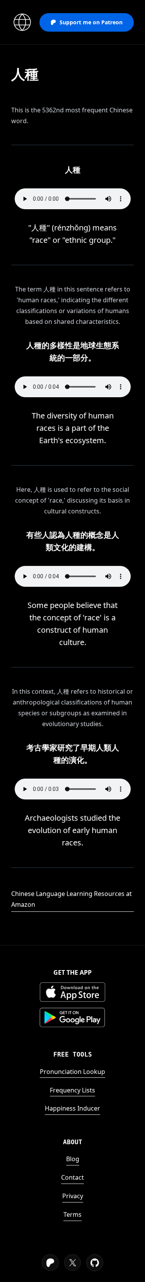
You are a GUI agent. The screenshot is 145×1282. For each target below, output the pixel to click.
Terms (72, 1214)
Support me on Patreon (91, 22)
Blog (72, 1159)
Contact (72, 1177)
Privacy (72, 1196)
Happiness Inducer (72, 1108)
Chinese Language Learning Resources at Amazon (71, 899)
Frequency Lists (72, 1090)
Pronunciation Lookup (72, 1071)
